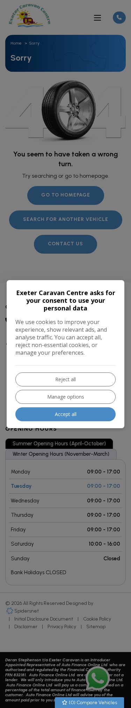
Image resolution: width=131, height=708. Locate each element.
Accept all (66, 414)
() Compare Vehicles (92, 703)
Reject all (65, 379)
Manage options (65, 396)
